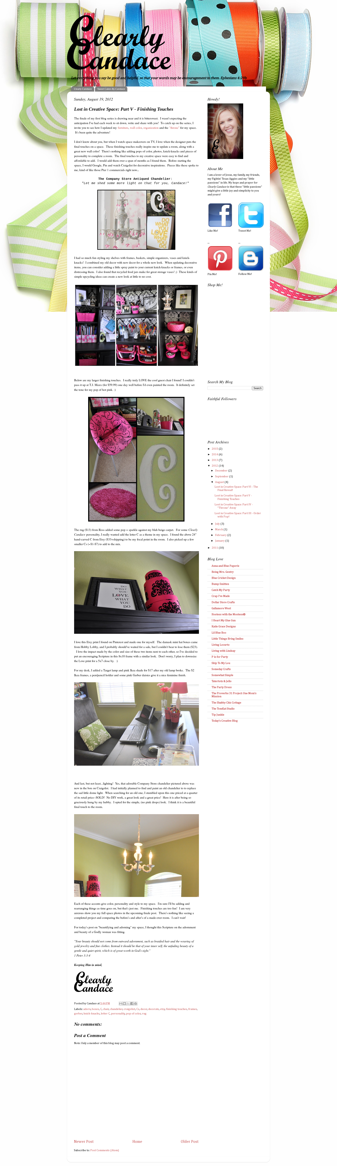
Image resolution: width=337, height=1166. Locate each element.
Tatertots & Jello (221, 681)
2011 (215, 547)
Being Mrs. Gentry (223, 572)
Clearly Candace (83, 89)
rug (144, 1013)
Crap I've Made (221, 596)
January (220, 540)
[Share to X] (128, 1003)
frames (192, 1009)
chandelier (116, 1009)
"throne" (174, 127)
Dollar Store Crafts (223, 602)
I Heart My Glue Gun (224, 620)
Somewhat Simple (222, 675)
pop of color (133, 1013)
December (221, 470)
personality (118, 1013)
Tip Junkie (218, 714)
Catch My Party (221, 590)
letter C (105, 1013)
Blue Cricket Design (224, 578)
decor (143, 1009)
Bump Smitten (220, 584)
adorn (87, 1009)
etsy (162, 1009)
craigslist (129, 1009)
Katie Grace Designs (224, 626)
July (217, 524)
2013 (215, 460)
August (219, 482)
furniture (123, 127)
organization (151, 127)
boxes (95, 1009)
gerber (78, 1013)
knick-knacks (91, 1013)
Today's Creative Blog (225, 720)
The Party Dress (222, 687)
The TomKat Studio (223, 708)
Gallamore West (221, 608)
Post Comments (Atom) (104, 1150)
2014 (215, 454)
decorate (153, 1009)
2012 (215, 465)
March (219, 529)
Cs (137, 1009)
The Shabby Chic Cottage (226, 702)
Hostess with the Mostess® (229, 614)
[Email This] (121, 1003)
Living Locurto (221, 644)
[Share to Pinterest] (135, 1003)
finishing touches (176, 1009)
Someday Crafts (221, 669)
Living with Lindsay (223, 651)
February (221, 535)
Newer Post (84, 1142)
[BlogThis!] (124, 1003)
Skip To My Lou (221, 663)
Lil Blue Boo (219, 632)
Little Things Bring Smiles (227, 638)
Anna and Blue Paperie (225, 566)
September (222, 476)
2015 (215, 449)
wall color (136, 127)
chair (106, 1009)
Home (137, 1142)
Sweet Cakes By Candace (111, 89)
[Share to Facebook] (132, 1003)
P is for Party (220, 657)
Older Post (190, 1142)
